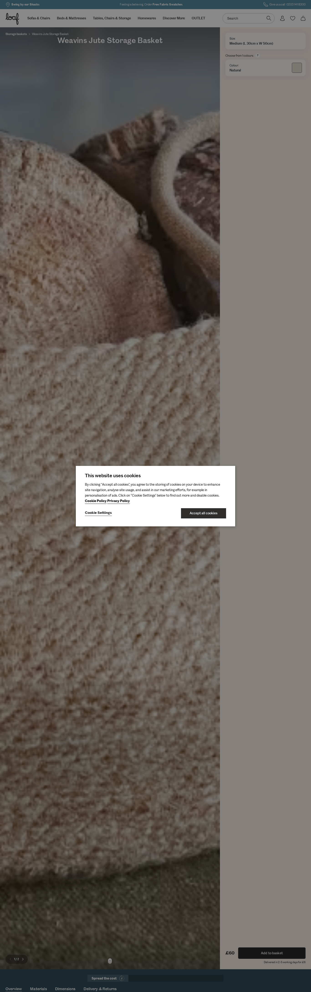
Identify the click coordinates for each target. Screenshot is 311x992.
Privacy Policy (118, 501)
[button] (98, 513)
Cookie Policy (96, 501)
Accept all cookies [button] (203, 513)
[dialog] (155, 496)
